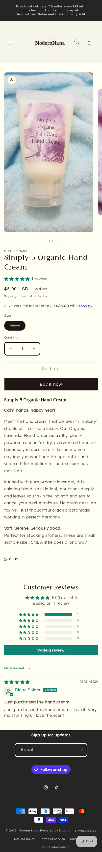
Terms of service (52, 839)
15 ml (18, 326)
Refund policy (24, 839)
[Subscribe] (81, 750)
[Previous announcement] (9, 10)
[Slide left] (39, 241)
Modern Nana (29, 830)
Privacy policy (85, 830)
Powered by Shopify (55, 830)
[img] (17, 682)
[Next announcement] (92, 10)
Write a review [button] (51, 650)
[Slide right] (62, 241)
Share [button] (14, 559)
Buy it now (51, 384)
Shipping (10, 296)
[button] (11, 42)
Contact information (53, 847)
